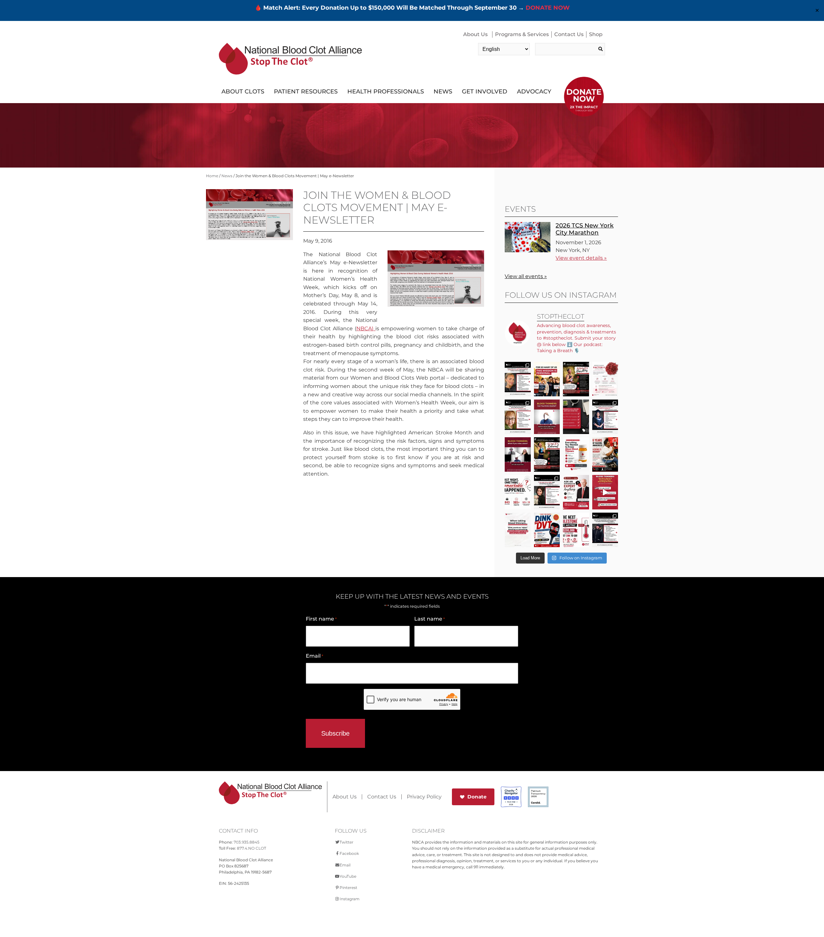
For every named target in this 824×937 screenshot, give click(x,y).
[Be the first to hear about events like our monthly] (576, 417)
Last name (429, 619)
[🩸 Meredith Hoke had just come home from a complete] (518, 379)
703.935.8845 (246, 842)
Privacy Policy (424, 796)
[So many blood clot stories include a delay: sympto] (605, 417)
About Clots (242, 91)
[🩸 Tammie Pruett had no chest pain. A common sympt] (518, 417)
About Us (475, 34)
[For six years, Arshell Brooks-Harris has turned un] (605, 454)
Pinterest (348, 887)
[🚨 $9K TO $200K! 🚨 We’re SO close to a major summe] (576, 530)
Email (314, 656)
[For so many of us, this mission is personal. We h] (547, 379)
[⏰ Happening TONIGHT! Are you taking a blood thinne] (576, 492)
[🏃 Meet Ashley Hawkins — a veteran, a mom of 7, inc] (576, 379)
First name (321, 619)
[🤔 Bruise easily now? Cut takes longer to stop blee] (518, 530)
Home (212, 175)
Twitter (346, 842)
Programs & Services (522, 34)
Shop (596, 34)
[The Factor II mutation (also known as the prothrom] (605, 379)
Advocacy (534, 91)
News (443, 91)
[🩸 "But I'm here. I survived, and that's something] (605, 530)
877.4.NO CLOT (251, 848)
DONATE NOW (548, 7)
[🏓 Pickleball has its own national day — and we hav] (547, 530)
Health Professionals (385, 91)
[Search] (600, 49)
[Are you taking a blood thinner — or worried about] (547, 417)
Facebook (349, 853)
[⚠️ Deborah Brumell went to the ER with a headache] (547, 492)
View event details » (581, 258)
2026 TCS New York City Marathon (584, 229)
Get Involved (484, 91)
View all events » (526, 276)
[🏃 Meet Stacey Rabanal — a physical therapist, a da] (547, 454)
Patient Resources (306, 91)
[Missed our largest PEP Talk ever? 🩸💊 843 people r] (576, 454)
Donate (477, 797)
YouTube (348, 876)
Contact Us (569, 34)
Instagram (350, 898)
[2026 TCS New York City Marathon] (527, 250)
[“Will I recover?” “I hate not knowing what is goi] (518, 492)
